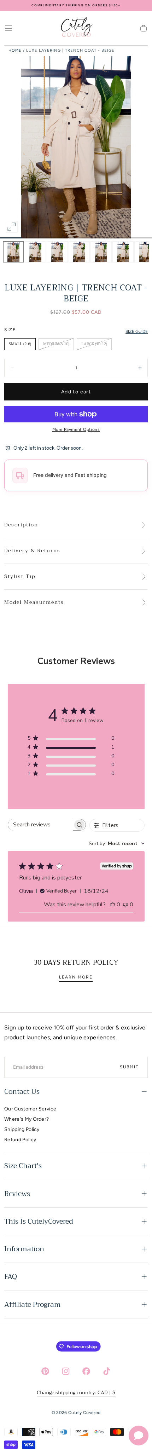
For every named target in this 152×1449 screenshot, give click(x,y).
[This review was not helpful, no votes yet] (125, 904)
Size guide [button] (136, 331)
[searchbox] (40, 825)
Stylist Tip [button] (19, 576)
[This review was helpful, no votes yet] (112, 904)
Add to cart (76, 392)
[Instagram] (65, 1371)
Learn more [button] (76, 977)
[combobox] (117, 843)
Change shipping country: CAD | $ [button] (76, 1392)
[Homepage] (76, 28)
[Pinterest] (45, 1371)
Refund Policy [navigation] (20, 1140)
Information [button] (24, 1249)
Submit (129, 1066)
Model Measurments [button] (34, 602)
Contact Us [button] (22, 1091)
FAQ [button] (10, 1276)
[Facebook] (86, 1371)
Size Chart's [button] (23, 1166)
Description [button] (21, 525)
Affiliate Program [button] (32, 1304)
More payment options (76, 429)
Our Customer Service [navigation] (30, 1109)
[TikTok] (106, 1371)
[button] (8, 28)
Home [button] (15, 50)
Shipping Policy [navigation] (22, 1129)
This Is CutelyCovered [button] (38, 1221)
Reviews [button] (17, 1194)
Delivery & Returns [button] (32, 551)
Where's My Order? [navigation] (26, 1119)
